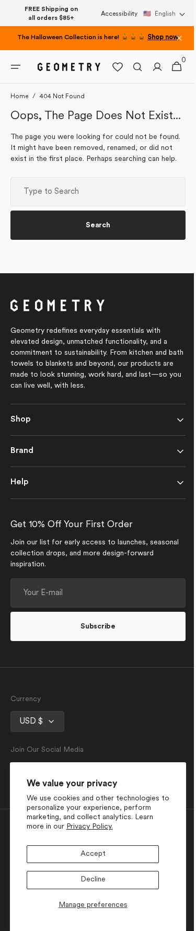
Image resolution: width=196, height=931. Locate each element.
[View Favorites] (109, 75)
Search (94, 259)
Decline (93, 879)
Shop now (163, 37)
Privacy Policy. (89, 827)
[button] (164, 14)
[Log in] (149, 76)
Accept (93, 854)
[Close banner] (179, 38)
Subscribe (94, 661)
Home (19, 105)
